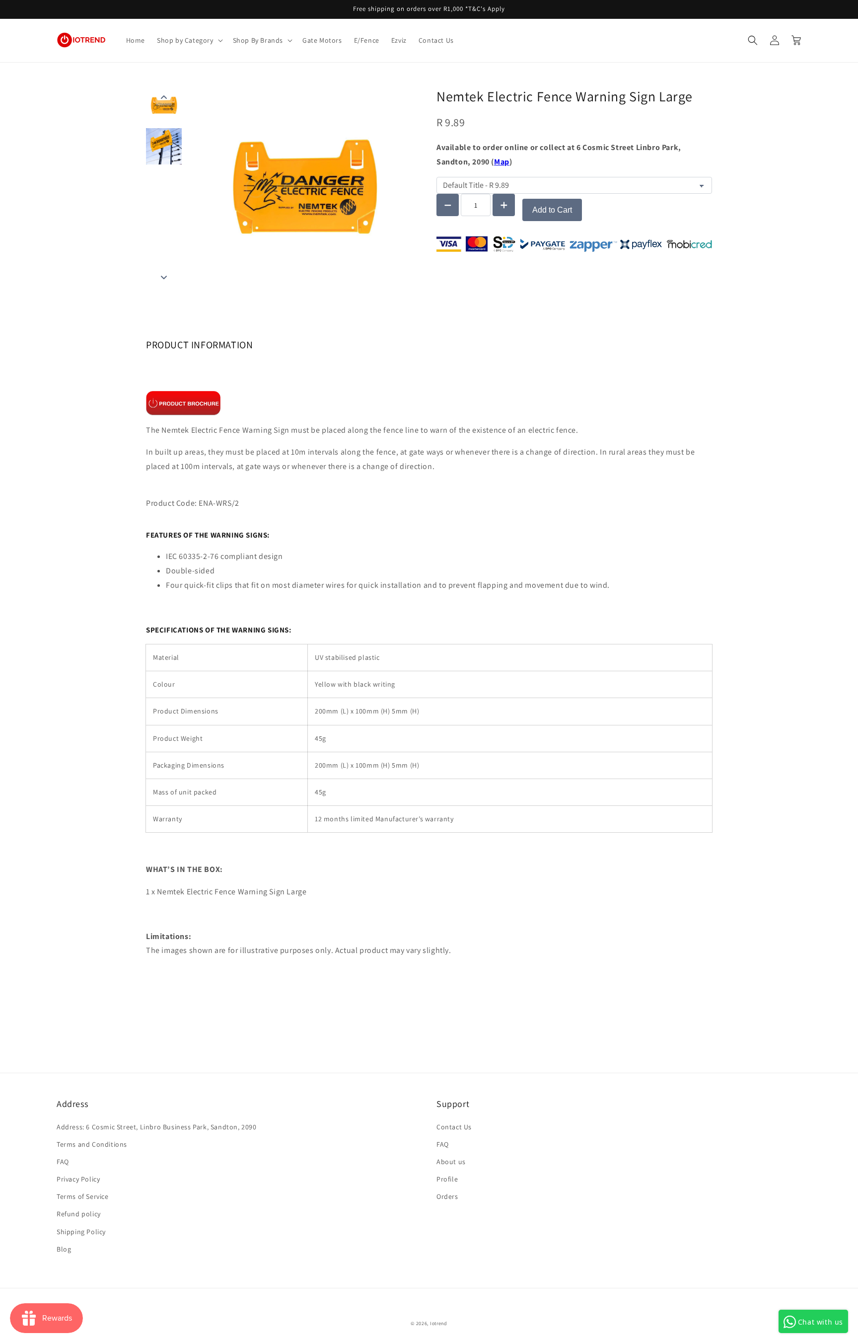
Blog (64, 1249)
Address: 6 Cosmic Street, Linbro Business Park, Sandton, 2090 (157, 1126)
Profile (447, 1179)
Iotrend (438, 1323)
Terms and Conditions (92, 1144)
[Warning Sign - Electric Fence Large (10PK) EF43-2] (183, 402)
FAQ (63, 1161)
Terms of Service (83, 1196)
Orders (447, 1196)
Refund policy (79, 1213)
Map (501, 162)
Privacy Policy (78, 1179)
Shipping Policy (81, 1231)
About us (451, 1161)
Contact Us (454, 1126)
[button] (189, 40)
